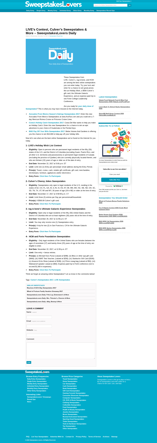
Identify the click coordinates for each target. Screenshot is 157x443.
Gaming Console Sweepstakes (74, 393)
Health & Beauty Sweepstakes (74, 410)
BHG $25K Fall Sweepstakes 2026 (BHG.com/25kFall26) (111, 222)
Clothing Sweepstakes (71, 402)
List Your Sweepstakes (39, 437)
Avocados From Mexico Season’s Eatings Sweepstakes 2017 (54, 114)
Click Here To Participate (50, 176)
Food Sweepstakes (70, 407)
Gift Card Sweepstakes (71, 391)
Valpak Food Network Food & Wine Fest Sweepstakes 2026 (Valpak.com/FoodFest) (114, 101)
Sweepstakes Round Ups (105, 10)
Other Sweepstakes (70, 428)
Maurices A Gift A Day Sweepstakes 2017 (41, 288)
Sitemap (114, 437)
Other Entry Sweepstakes (36, 391)
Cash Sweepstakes (70, 386)
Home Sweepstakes (70, 381)
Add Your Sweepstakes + (123, 1)
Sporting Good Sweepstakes (73, 419)
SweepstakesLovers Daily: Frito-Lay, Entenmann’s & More (48, 295)
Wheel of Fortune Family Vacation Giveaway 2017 (45, 291)
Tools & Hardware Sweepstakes (74, 424)
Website (31, 330)
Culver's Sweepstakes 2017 (42, 280)
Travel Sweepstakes (70, 379)
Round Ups (31, 399)
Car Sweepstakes (69, 384)
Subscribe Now (114, 180)
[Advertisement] (78, 19)
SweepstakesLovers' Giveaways (39, 397)
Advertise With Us (57, 437)
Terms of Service (94, 437)
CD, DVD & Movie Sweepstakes (74, 400)
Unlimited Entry (65, 10)
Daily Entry (30, 10)
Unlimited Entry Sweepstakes (38, 386)
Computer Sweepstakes (71, 398)
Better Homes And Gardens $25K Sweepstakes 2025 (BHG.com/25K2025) (113, 215)
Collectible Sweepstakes (72, 405)
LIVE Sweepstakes (62, 280)
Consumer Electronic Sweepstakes (76, 395)
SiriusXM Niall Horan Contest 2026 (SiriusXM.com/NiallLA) (111, 114)
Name (31, 312)
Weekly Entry (52, 10)
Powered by (109, 186)
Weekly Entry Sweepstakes (37, 384)
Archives (106, 437)
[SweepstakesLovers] (53, 5)
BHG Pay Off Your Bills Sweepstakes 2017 (47, 131)
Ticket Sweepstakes (70, 421)
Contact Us (70, 437)
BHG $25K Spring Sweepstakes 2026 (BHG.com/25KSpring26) (112, 229)
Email (35, 321)
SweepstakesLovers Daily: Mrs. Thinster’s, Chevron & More (48, 298)
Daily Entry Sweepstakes (36, 379)
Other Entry (77, 10)
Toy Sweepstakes (69, 426)
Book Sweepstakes (70, 388)
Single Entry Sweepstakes (37, 381)
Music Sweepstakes (70, 414)
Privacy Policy (81, 437)
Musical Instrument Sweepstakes (75, 417)
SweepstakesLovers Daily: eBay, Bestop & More (44, 301)
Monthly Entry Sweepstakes (37, 388)
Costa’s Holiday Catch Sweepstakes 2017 (46, 123)
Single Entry (41, 10)
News (29, 402)
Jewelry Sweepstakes (71, 412)
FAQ (27, 437)
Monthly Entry (89, 10)
